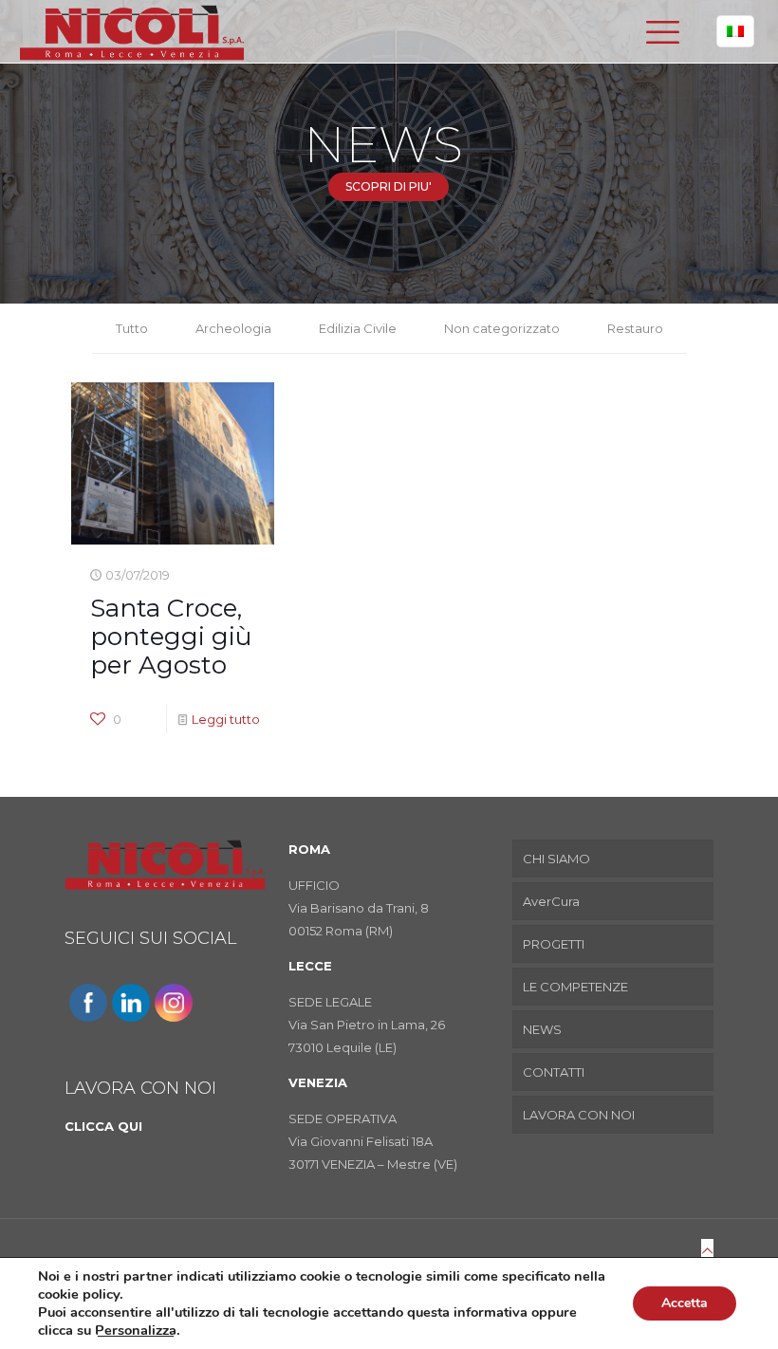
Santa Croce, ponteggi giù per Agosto (170, 636)
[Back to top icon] (707, 1250)
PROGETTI (553, 944)
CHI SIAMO (556, 858)
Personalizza (135, 1330)
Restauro (635, 328)
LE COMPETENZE (575, 986)
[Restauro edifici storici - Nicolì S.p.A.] (132, 31)
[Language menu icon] (735, 31)
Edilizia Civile (358, 328)
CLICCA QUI (103, 1126)
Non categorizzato (502, 328)
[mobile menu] (662, 31)
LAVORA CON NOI (579, 1114)
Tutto (132, 328)
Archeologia (233, 328)
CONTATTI (553, 1072)
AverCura (551, 901)
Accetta (684, 1303)
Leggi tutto (226, 719)
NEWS (542, 1029)
